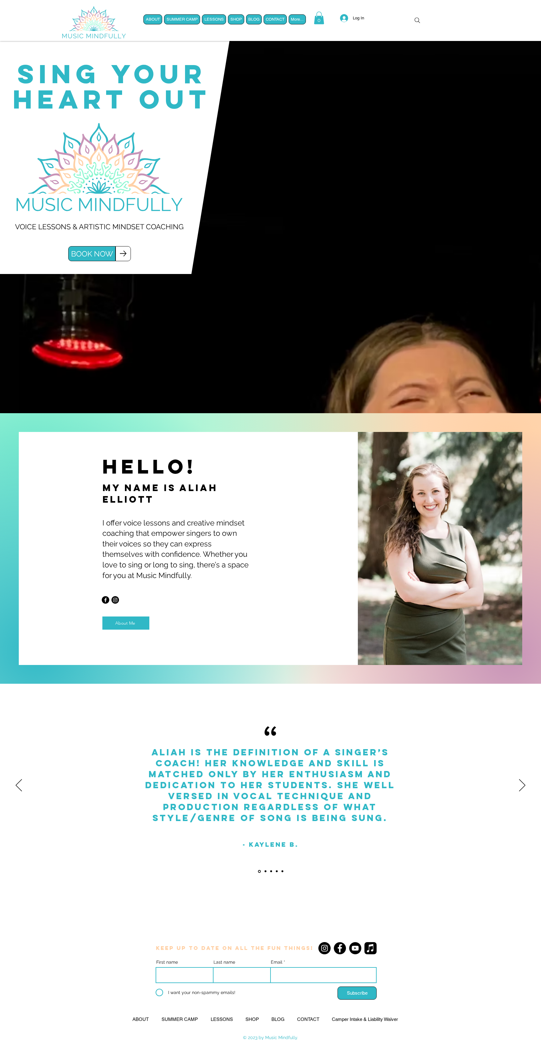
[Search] (417, 20)
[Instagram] (115, 600)
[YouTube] (355, 948)
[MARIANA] (271, 871)
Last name (224, 962)
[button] (319, 18)
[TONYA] (282, 871)
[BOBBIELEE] (265, 871)
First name (167, 962)
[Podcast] (370, 948)
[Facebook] (105, 600)
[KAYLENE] (259, 871)
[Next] (522, 785)
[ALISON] (277, 871)
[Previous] (19, 785)
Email (276, 962)
